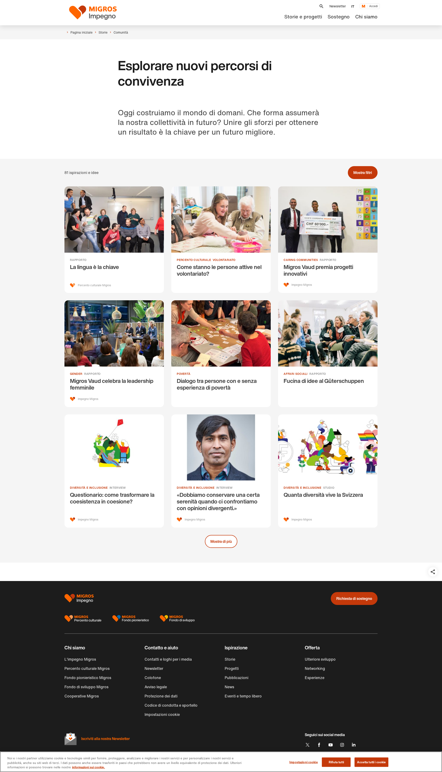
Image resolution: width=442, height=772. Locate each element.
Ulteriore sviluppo (320, 659)
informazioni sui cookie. (88, 767)
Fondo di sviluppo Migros (86, 687)
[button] (321, 6)
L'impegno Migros (80, 659)
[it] (96, 12)
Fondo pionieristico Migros (87, 677)
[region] (221, 762)
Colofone (153, 677)
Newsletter (337, 6)
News (229, 687)
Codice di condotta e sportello (171, 705)
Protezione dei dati (161, 696)
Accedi (373, 6)
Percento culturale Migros (87, 668)
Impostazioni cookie (303, 762)
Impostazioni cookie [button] (162, 714)
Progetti (232, 668)
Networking (315, 668)
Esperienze (314, 677)
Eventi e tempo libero (243, 696)
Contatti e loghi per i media (168, 659)
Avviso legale (156, 687)
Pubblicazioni (236, 677)
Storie (230, 659)
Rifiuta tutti (336, 762)
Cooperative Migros (81, 696)
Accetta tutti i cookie (371, 762)
